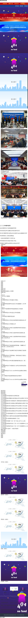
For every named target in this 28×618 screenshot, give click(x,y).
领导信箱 (17, 5)
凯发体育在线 (4, 10)
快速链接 (26, 5)
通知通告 (21, 5)
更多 (2, 245)
